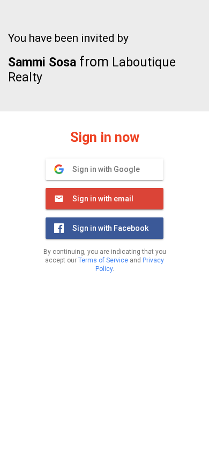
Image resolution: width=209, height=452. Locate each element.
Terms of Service (103, 260)
